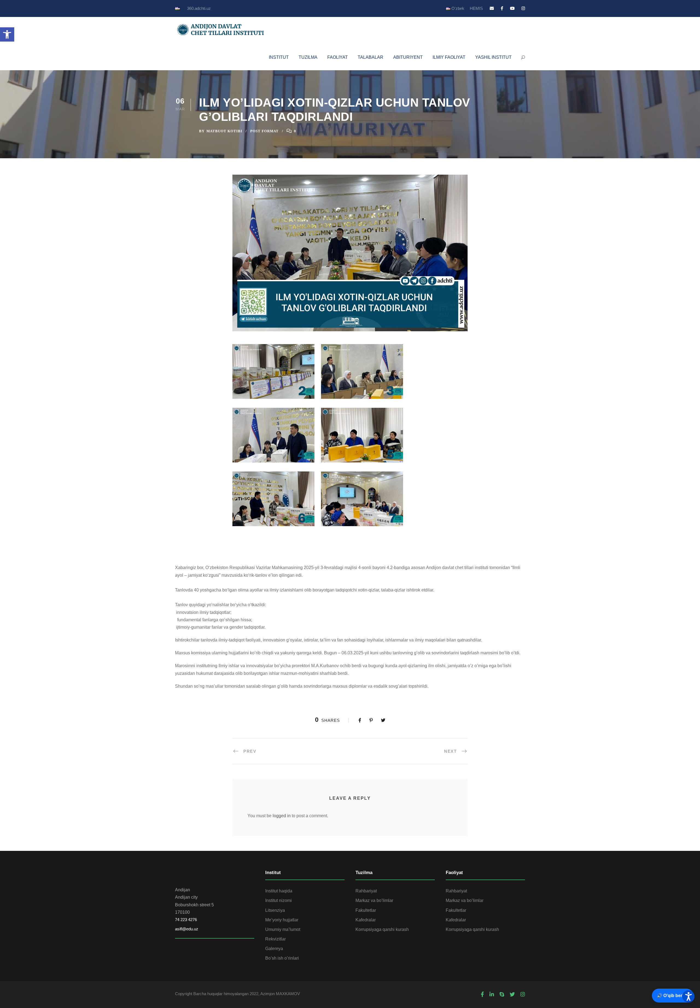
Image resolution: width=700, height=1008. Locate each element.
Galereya (274, 948)
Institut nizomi (278, 900)
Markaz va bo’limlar (374, 900)
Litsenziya (275, 910)
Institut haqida (278, 891)
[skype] (502, 994)
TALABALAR (370, 57)
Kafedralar (365, 920)
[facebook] (502, 8)
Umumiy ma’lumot (282, 929)
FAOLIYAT (337, 57)
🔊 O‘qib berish (673, 995)
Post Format (264, 131)
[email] (492, 8)
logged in (282, 815)
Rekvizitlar (275, 939)
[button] (7, 34)
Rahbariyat (366, 891)
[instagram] (523, 8)
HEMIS (476, 8)
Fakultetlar (365, 910)
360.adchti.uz (199, 8)
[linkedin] (491, 994)
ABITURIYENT (408, 57)
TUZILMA (308, 57)
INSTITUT (279, 57)
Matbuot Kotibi (224, 131)
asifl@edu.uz (186, 929)
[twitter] (512, 994)
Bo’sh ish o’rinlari (282, 958)
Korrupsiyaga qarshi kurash (382, 929)
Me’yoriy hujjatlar (281, 920)
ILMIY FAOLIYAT (449, 57)
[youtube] (512, 8)
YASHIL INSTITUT (493, 57)
